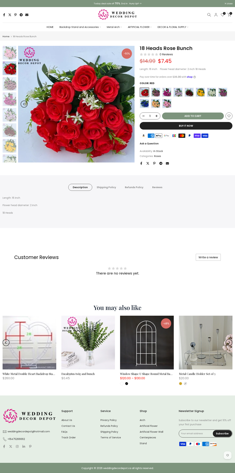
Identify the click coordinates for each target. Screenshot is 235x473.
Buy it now (186, 126)
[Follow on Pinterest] (30, 447)
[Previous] (24, 104)
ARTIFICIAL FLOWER (138, 27)
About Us (66, 420)
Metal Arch (113, 27)
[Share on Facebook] (4, 15)
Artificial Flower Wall (151, 432)
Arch (142, 420)
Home (6, 36)
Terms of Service (110, 437)
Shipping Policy (106, 187)
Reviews (157, 187)
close (7, 4)
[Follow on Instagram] (17, 447)
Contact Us (68, 426)
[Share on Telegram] (21, 15)
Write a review (208, 257)
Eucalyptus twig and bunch (78, 374)
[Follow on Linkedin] (23, 447)
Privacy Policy (108, 420)
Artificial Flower (149, 426)
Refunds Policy (134, 187)
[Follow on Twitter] (10, 447)
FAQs (64, 432)
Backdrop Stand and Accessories (79, 27)
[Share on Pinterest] (15, 15)
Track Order (68, 437)
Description (80, 187)
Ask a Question (149, 143)
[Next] (128, 104)
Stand (143, 443)
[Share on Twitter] (9, 15)
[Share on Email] (26, 15)
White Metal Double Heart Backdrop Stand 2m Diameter (38, 374)
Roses (157, 156)
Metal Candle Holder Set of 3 (197, 374)
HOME (50, 27)
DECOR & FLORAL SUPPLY (172, 27)
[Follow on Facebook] (4, 447)
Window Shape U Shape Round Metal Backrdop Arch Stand (156, 374)
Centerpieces (148, 437)
